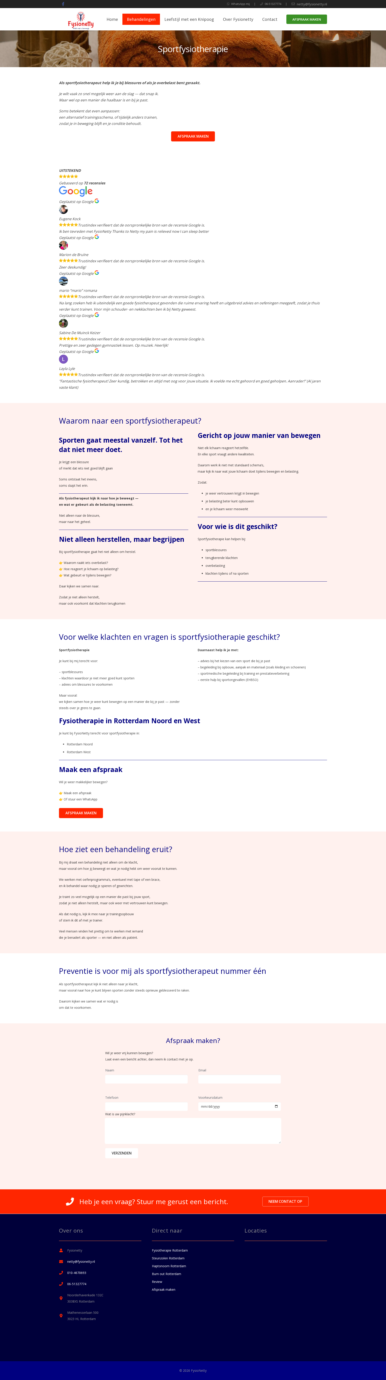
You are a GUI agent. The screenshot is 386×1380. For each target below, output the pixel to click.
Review (157, 1282)
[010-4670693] (63, 1273)
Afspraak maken (163, 1289)
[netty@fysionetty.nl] (63, 1262)
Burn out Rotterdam (166, 1274)
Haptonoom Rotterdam (169, 1266)
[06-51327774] (63, 1284)
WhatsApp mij (240, 4)
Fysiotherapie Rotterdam (170, 1250)
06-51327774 (273, 4)
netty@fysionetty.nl (312, 4)
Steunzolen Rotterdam (168, 1258)
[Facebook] (63, 4)
